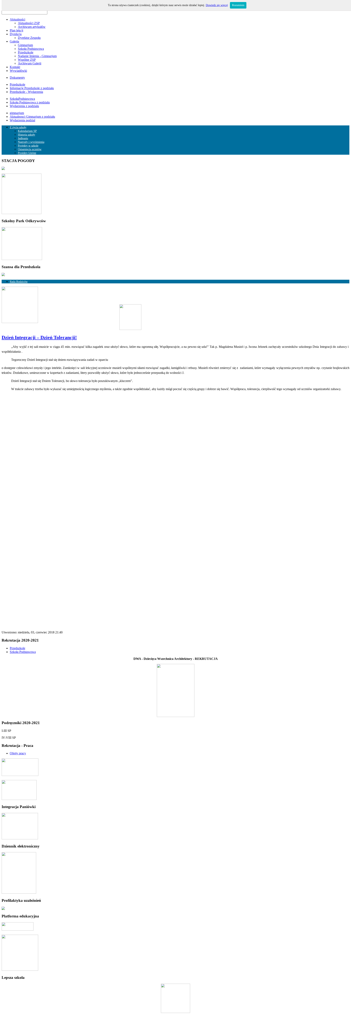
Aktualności (17, 19)
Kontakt (15, 67)
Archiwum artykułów (32, 26)
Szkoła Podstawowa (31, 48)
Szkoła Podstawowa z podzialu (30, 102)
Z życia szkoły (18, 127)
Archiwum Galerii (29, 63)
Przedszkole (25, 52)
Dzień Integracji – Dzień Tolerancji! (39, 337)
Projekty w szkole (28, 145)
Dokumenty (17, 77)
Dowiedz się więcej (217, 5)
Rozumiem (238, 5)
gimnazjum (17, 113)
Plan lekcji (16, 30)
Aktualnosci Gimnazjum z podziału (32, 116)
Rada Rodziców (19, 281)
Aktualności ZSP (29, 23)
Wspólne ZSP (27, 59)
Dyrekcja (16, 34)
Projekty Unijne (27, 152)
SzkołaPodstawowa (22, 98)
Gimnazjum (25, 45)
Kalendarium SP (27, 131)
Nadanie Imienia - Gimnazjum (37, 56)
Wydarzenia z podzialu (24, 106)
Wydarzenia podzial (22, 120)
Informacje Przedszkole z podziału (32, 88)
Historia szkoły (26, 134)
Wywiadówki (18, 70)
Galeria (14, 41)
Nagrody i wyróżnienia (31, 142)
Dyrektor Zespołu (29, 37)
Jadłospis (23, 138)
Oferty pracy (18, 753)
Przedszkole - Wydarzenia (26, 92)
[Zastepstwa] (71, 329)
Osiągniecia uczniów (29, 149)
